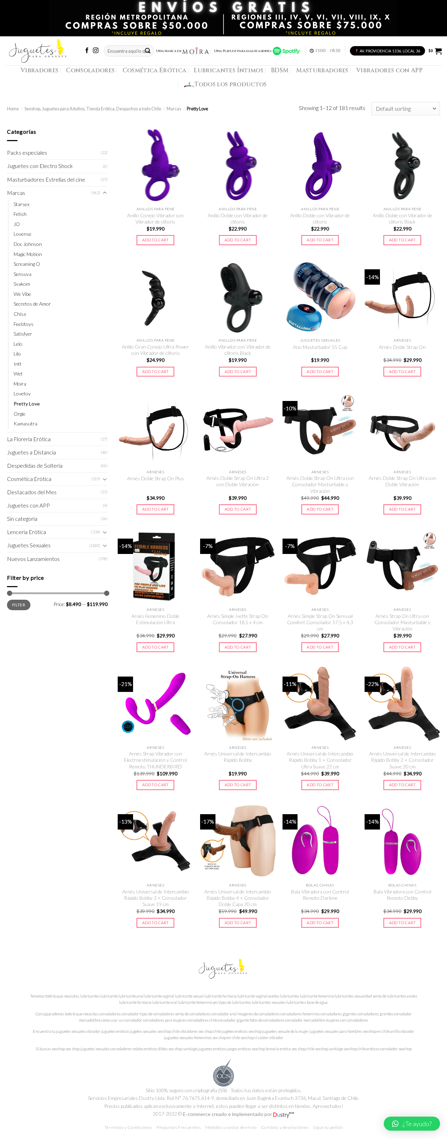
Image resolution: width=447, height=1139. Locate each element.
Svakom (22, 284)
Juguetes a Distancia (31, 452)
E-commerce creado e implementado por (228, 1114)
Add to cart (155, 240)
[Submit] (148, 51)
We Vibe (22, 294)
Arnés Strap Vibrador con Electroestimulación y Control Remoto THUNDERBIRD (155, 760)
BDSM (279, 70)
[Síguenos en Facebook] (87, 51)
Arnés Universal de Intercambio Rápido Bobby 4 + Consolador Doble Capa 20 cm (237, 898)
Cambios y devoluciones (285, 1127)
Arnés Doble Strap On (402, 347)
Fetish (20, 214)
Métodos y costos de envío (231, 1127)
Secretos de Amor (32, 304)
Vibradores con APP (389, 70)
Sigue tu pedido (328, 1127)
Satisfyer (23, 334)
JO (17, 224)
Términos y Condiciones (128, 1127)
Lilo (17, 354)
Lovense (22, 234)
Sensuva (22, 274)
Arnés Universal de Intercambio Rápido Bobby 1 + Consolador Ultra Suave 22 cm (320, 760)
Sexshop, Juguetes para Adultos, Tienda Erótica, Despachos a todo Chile (92, 108)
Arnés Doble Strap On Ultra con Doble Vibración (402, 481)
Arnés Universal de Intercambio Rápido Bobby (237, 757)
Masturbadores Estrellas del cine (46, 179)
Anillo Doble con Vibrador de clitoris (238, 218)
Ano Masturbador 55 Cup (320, 347)
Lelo (18, 344)
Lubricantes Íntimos (228, 70)
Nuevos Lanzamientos (33, 559)
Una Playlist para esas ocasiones (243, 51)
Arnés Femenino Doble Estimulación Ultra (155, 619)
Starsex (22, 204)
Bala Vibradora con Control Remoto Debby (402, 895)
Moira (20, 384)
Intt (18, 364)
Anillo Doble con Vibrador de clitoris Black (402, 218)
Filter (18, 604)
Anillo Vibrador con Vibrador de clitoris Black (238, 350)
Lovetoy (22, 393)
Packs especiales (27, 152)
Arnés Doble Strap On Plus (155, 478)
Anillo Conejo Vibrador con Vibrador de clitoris (155, 218)
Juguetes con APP (28, 505)
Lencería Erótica (26, 532)
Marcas (174, 108)
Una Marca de (169, 51)
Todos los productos (231, 84)
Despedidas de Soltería (35, 465)
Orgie (19, 414)
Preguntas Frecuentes (178, 1127)
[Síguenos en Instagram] (95, 51)
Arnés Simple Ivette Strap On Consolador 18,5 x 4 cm (237, 619)
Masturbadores (322, 70)
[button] (412, 1124)
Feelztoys (24, 324)
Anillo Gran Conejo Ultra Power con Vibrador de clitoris (155, 350)
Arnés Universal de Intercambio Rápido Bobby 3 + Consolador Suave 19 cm (155, 898)
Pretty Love (27, 404)
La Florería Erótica (29, 439)
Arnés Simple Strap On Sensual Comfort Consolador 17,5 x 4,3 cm (320, 622)
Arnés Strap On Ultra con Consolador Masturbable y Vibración (402, 622)
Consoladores (90, 70)
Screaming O (27, 264)
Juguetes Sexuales (29, 545)
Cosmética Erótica (154, 70)
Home (13, 108)
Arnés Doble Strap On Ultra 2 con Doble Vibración (237, 481)
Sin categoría (22, 519)
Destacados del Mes (32, 492)
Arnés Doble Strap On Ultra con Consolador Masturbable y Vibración (320, 484)
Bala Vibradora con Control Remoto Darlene (320, 895)
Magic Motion (28, 254)
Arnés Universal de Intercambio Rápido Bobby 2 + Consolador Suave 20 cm (402, 760)
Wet (18, 374)
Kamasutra (25, 423)
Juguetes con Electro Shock (40, 166)
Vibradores (39, 70)
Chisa (20, 314)
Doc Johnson (28, 244)
